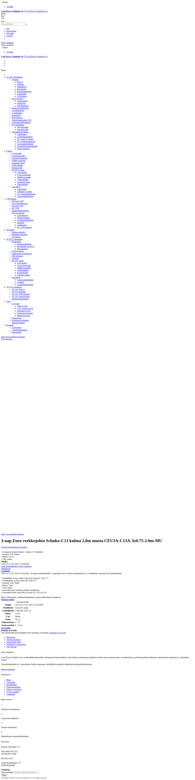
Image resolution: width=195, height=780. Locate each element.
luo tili (63, 633)
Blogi (8, 680)
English (10, 7)
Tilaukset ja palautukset (16, 644)
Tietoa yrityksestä (8, 669)
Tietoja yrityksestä (13, 689)
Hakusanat (10, 637)
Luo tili (9, 36)
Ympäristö (10, 694)
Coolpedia (10, 682)
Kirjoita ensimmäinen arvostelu (14, 547)
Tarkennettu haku (13, 642)
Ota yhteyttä (11, 647)
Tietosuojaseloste (13, 640)
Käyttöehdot (11, 685)
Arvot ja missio (12, 692)
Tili (7, 29)
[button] (9, 566)
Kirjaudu (10, 33)
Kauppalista (11, 31)
